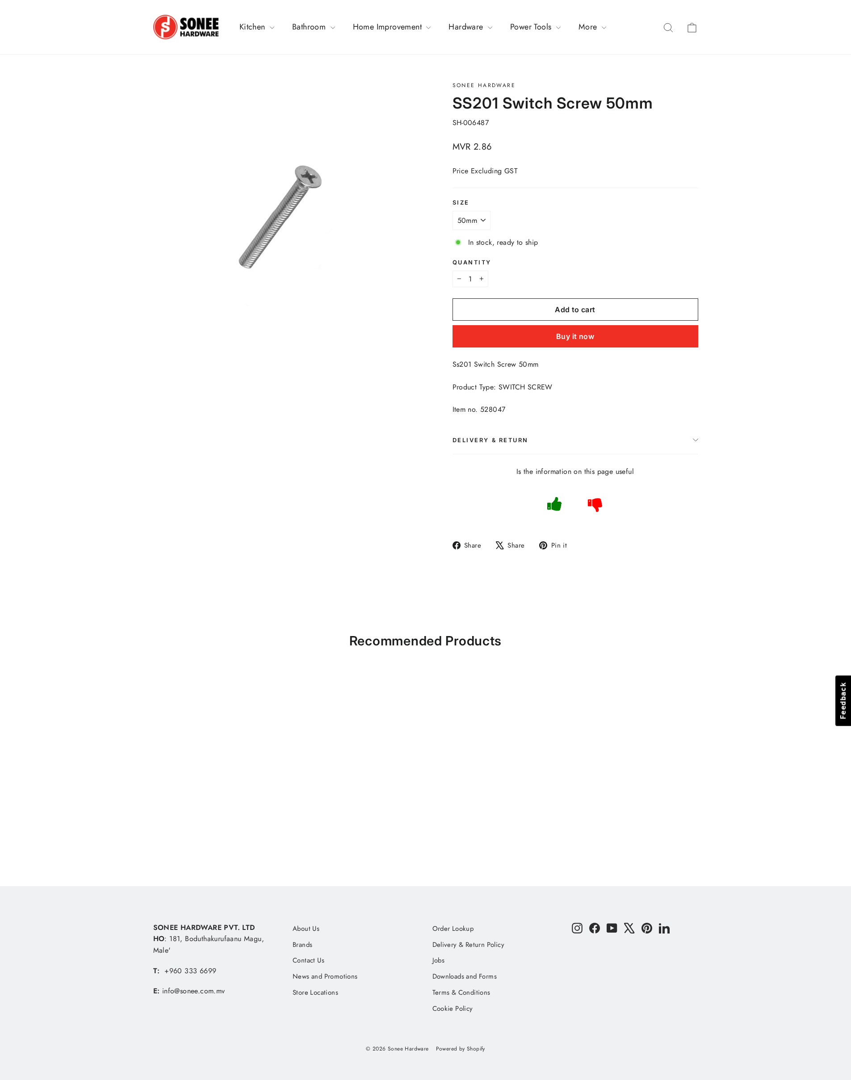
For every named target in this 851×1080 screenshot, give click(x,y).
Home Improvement (388, 27)
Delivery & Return (491, 440)
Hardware (467, 27)
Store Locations (315, 992)
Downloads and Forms (464, 976)
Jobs (438, 960)
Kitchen (253, 27)
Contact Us (308, 960)
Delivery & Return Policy (468, 945)
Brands (302, 945)
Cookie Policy (452, 1008)
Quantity (472, 262)
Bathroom (310, 27)
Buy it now (575, 336)
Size (461, 202)
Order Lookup (453, 928)
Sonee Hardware (484, 85)
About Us (306, 928)
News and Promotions (325, 976)
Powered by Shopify (460, 1049)
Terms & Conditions (461, 992)
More (589, 27)
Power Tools (532, 27)
